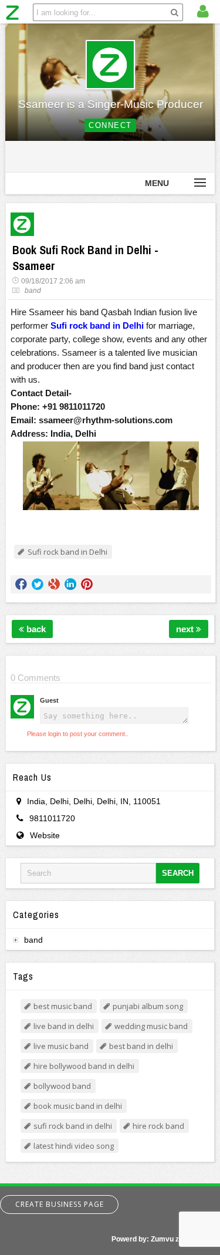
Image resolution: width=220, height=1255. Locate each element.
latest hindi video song (73, 1146)
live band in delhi (63, 1026)
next (186, 629)
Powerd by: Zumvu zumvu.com (162, 1239)
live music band (61, 1046)
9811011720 (52, 818)
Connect (110, 125)
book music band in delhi (77, 1106)
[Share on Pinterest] (87, 584)
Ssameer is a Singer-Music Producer (110, 104)
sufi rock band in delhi (72, 1126)
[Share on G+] (54, 584)
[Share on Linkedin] (70, 584)
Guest (49, 700)
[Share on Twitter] (37, 584)
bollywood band (62, 1086)
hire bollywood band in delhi (83, 1066)
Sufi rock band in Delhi (67, 551)
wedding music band (151, 1026)
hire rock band (158, 1126)
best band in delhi (141, 1046)
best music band (62, 1006)
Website (45, 835)
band (33, 290)
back (35, 629)
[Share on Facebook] (21, 584)
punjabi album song (148, 1006)
